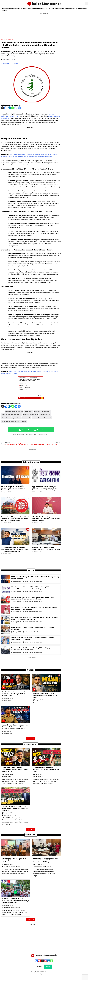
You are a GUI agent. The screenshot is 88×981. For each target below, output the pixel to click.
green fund (16, 418)
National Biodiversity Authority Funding (14, 421)
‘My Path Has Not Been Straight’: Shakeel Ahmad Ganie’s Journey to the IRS (45, 695)
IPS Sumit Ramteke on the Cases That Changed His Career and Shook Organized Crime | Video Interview (15, 727)
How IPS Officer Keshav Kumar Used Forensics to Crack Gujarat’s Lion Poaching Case (14, 694)
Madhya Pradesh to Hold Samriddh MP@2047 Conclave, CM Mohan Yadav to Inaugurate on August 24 (14, 549)
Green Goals (26, 418)
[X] (2, 107)
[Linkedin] (9, 107)
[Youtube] (39, 961)
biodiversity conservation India (11, 414)
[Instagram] (45, 961)
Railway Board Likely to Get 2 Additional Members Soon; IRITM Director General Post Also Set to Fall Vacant (15, 519)
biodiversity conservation (42, 411)
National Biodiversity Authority (42, 418)
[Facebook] (5, 107)
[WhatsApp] (51, 961)
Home (4, 9)
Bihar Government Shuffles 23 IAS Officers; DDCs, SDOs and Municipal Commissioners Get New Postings (44, 488)
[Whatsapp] (12, 107)
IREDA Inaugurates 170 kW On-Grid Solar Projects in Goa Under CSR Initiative (14, 860)
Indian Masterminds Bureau (9, 63)
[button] (1, 3)
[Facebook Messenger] (15, 107)
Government (5, 39)
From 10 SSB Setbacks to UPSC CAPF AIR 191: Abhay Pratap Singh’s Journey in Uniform (15, 808)
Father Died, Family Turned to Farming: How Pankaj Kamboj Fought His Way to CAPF (15, 769)
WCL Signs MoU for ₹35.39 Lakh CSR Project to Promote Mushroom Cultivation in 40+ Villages (45, 860)
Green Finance (6, 418)
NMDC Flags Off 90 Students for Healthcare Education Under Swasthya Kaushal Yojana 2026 (15, 901)
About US (39, 967)
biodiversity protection (30, 414)
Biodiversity (28, 411)
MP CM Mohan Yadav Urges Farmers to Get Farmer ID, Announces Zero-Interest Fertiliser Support (46, 519)
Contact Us (48, 967)
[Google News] (19, 107)
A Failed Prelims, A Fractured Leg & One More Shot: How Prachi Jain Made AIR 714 (46, 769)
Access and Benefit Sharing (14, 411)
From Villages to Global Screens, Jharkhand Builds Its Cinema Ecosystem (46, 548)
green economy (45, 414)
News (9, 9)
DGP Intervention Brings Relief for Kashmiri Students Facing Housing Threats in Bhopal (13, 488)
